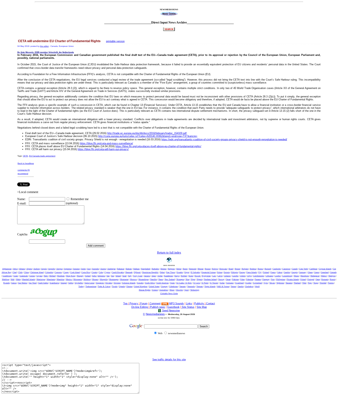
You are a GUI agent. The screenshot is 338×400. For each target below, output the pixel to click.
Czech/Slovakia (118, 272)
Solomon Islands (128, 283)
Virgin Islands (209, 286)
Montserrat (124, 279)
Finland (266, 272)
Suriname (230, 283)
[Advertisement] (169, 347)
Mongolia (104, 279)
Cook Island (75, 272)
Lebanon (227, 276)
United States (154, 286)
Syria (266, 283)
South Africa (150, 283)
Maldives (5, 279)
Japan (154, 276)
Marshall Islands (28, 279)
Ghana (310, 272)
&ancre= (147, 136)
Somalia (140, 283)
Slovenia (117, 283)
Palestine (249, 279)
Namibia (153, 279)
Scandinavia (54, 283)
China (26, 272)
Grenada (333, 272)
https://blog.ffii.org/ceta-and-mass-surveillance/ (106, 143)
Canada (295, 269)
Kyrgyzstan (206, 276)
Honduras (61, 276)
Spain (172, 283)
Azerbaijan (111, 269)
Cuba (101, 272)
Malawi (324, 276)
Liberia (242, 276)
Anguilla (51, 269)
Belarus (163, 269)
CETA (25, 156)
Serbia (70, 283)
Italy (130, 276)
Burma (260, 269)
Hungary (80, 276)
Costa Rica (85, 272)
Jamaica (147, 276)
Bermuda (192, 269)
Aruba (83, 269)
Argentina (68, 269)
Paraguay (266, 279)
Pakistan (235, 279)
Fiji (259, 272)
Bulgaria (245, 269)
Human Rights (144, 290)
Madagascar (314, 276)
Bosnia (207, 269)
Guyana (39, 276)
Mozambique (143, 279)
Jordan (160, 276)
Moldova (87, 279)
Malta (18, 279)
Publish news (157, 307)
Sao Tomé (33, 283)
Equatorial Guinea (208, 272)
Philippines (280, 279)
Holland (52, 276)
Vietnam (199, 286)
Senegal (64, 283)
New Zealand (170, 279)
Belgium (171, 269)
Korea (191, 276)
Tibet (304, 283)
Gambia (287, 272)
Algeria (29, 269)
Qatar (318, 279)
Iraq (112, 276)
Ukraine (129, 286)
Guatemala (24, 276)
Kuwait (198, 276)
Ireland (118, 276)
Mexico (69, 279)
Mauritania (51, 279)
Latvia (220, 276)
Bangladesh (145, 269)
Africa (15, 269)
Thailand (297, 283)
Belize (178, 269)
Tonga (315, 283)
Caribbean (313, 269)
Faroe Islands (251, 272)
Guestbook (173, 307)
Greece (316, 272)
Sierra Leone (89, 283)
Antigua (59, 269)
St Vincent (214, 283)
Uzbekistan (173, 286)
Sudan (222, 283)
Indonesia (101, 276)
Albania (22, 269)
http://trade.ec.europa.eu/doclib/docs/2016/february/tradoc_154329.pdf (147, 133)
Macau (296, 276)
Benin (185, 269)
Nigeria (199, 279)
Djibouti (137, 272)
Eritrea (219, 272)
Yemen (233, 286)
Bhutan (200, 269)
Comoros (58, 272)
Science (155, 290)
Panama (258, 279)
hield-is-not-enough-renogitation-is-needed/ (224, 139)
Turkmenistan (90, 286)
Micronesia (77, 279)
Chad (15, 272)
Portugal (310, 279)
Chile (20, 272)
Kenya (176, 276)
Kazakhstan (168, 276)
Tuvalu (114, 286)
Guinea (32, 276)
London (278, 276)
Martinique (41, 279)
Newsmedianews (155, 314)
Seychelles (79, 283)
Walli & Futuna (223, 286)
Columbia (49, 272)
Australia (95, 269)
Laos (214, 276)
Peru (273, 279)
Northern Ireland (210, 279)
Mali (12, 279)
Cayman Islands (325, 269)
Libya (249, 276)
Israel (124, 276)
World (257, 286)
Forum (143, 303)
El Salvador (195, 272)
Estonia (227, 272)
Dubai (162, 272)
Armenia (76, 269)
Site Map (202, 307)
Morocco (133, 279)
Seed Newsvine (170, 310)
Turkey (81, 286)
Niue (187, 279)
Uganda (122, 286)
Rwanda (6, 283)
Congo (66, 272)
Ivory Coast (137, 276)
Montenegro (114, 279)
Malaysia (331, 276)
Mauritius (60, 279)
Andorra (36, 269)
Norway (221, 279)
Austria (103, 269)
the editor (44, 46)
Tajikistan (280, 283)
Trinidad (323, 283)
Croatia (94, 272)
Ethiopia (234, 272)
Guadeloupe (7, 276)
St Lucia (196, 283)
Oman (228, 279)
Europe (242, 272)
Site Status (187, 307)
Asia (89, 269)
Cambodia (277, 269)
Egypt (186, 272)
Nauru (160, 279)
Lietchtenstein (258, 276)
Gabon (279, 272)
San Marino (22, 283)
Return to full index (169, 252)
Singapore (100, 283)
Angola (44, 269)
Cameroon (286, 269)
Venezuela (191, 286)
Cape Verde (303, 269)
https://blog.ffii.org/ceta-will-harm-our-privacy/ (103, 149)
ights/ (158, 146)
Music (172, 290)
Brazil (231, 269)
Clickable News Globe (169, 293)
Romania (324, 279)
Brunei (237, 269)
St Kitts (188, 283)
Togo (310, 283)
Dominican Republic (150, 272)
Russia (332, 279)
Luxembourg (287, 276)
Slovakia (108, 283)
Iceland (88, 276)
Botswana (223, 269)
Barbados (155, 269)
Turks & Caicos (104, 286)
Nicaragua (180, 279)
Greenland (325, 272)
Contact (210, 303)
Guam (15, 276)
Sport (186, 290)
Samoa (13, 283)
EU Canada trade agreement (42, 156)
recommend (23, 173)
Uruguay (164, 286)
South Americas (162, 283)
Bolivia (215, 269)
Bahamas (120, 269)
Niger (193, 279)
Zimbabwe (249, 286)
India (94, 276)
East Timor (170, 272)
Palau (242, 279)
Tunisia (331, 283)
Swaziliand (239, 283)
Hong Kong (70, 276)
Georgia (294, 272)
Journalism (163, 290)
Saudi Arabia (43, 283)
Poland (303, 279)
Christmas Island (37, 272)
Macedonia (304, 276)
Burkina (253, 269)
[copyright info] (149, 303)
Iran (108, 276)
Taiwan (272, 283)
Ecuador (180, 272)
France (273, 272)
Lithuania (269, 276)
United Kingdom (140, 286)
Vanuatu (182, 286)
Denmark (128, 272)
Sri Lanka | (180, 283)
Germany (302, 272)
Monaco (95, 279)
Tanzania (289, 283)
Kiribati (184, 276)
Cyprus (107, 272)
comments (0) (24, 170)
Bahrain (129, 269)
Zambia (241, 286)
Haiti (46, 276)
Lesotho (235, 276)
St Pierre (204, 283)
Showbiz (179, 290)
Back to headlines (26, 163)
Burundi (268, 269)
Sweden (248, 283)
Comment (155, 303)
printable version (115, 41)
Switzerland (257, 283)
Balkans (136, 269)
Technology (194, 290)
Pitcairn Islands (293, 279)
